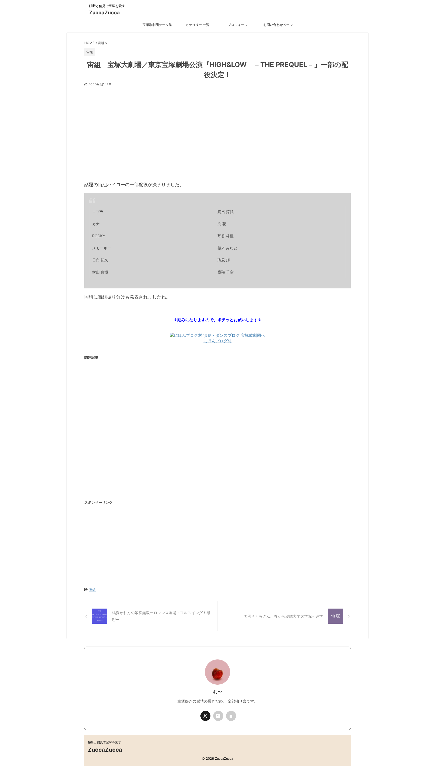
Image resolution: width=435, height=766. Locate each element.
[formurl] (218, 716)
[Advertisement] (217, 131)
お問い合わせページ (278, 25)
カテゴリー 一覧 (197, 25)
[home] (231, 716)
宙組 (92, 590)
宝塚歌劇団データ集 (157, 25)
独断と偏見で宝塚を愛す (104, 742)
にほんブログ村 (217, 340)
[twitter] (205, 716)
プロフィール (237, 25)
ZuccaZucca (104, 13)
